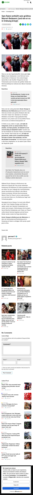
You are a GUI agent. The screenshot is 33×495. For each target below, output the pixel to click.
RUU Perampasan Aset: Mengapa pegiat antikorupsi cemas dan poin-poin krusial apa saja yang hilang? (12, 415)
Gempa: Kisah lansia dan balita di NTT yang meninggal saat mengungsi (11, 455)
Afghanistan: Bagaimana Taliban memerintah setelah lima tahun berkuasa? (11, 445)
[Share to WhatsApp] (28, 24)
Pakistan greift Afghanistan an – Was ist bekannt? (23, 317)
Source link (5, 230)
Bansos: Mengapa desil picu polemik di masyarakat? (9, 405)
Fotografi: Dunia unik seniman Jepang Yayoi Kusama (10, 395)
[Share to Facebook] (23, 24)
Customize (16, 481)
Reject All (16, 485)
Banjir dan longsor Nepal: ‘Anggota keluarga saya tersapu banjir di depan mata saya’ (11, 425)
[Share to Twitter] (25, 24)
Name (5, 359)
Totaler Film (11, 115)
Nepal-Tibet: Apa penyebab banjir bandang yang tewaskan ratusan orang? (11, 386)
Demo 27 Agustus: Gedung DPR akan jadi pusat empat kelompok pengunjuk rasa (11, 435)
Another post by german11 (15, 238)
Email (19, 359)
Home (3, 11)
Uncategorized (10, 11)
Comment (7, 344)
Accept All (16, 488)
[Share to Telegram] (30, 24)
